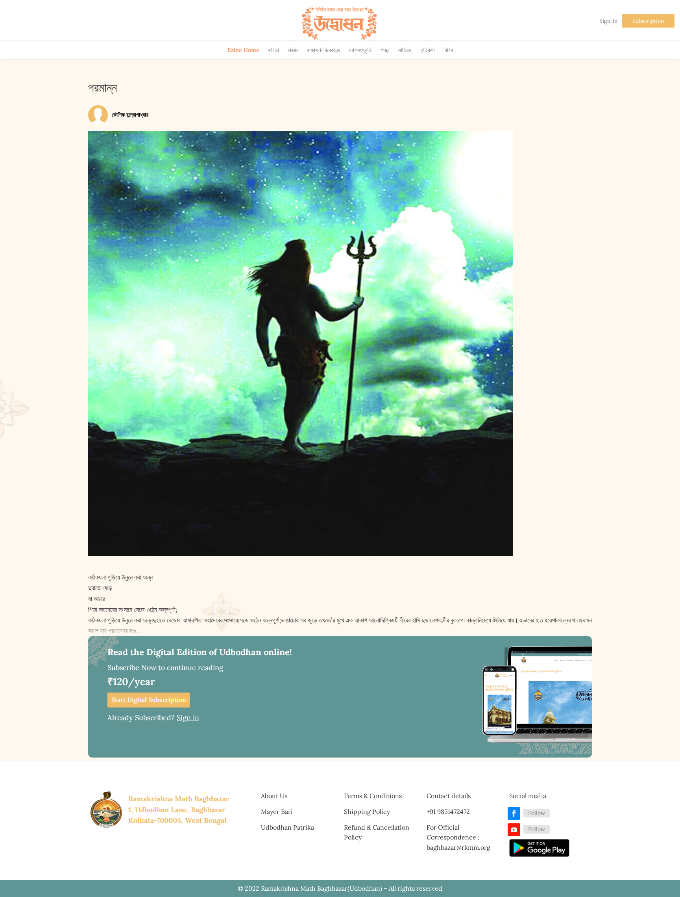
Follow (536, 813)
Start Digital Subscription (148, 700)
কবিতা (273, 50)
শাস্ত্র (385, 50)
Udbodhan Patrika (287, 827)
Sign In (608, 20)
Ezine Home (243, 50)
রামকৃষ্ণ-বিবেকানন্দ (323, 50)
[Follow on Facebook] (514, 813)
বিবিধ (448, 50)
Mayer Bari (277, 811)
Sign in (188, 717)
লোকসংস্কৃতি (360, 50)
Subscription (648, 20)
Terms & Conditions (373, 796)
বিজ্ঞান (293, 50)
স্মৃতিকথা (427, 50)
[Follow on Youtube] (514, 829)
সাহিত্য (404, 50)
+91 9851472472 (448, 811)
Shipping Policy (367, 811)
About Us (274, 796)
